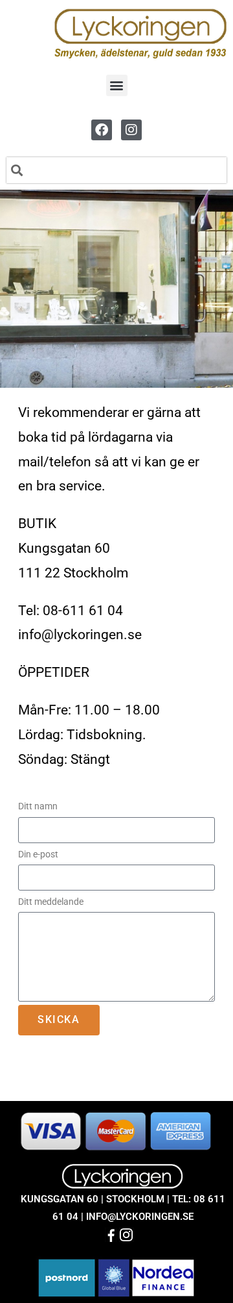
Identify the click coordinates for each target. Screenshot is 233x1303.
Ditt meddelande (50, 901)
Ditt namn (39, 806)
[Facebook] (101, 130)
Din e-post (39, 854)
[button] (117, 85)
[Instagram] (131, 130)
